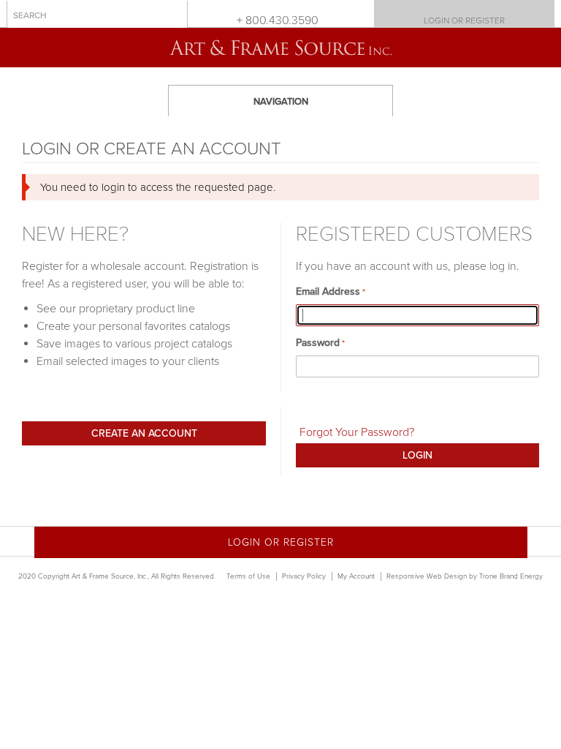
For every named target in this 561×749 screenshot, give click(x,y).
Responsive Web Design (426, 576)
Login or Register (464, 20)
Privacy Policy (304, 576)
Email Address (328, 291)
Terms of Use (248, 576)
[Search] (173, 14)
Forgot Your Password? (356, 432)
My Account (356, 576)
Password (318, 342)
